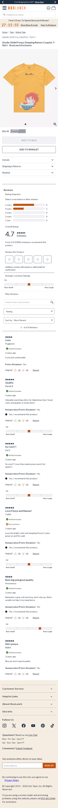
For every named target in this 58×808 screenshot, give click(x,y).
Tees (12, 32)
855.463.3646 (48, 798)
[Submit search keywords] (4, 14)
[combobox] (29, 15)
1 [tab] (25, 124)
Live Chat (32, 735)
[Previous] (3, 2)
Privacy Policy (12, 780)
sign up (49, 765)
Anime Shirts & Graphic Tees (18, 37)
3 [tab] (32, 124)
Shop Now (39, 2)
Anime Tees (21, 32)
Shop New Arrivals (29, 25)
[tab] (29, 88)
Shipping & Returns (11, 166)
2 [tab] (29, 124)
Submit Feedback (24, 748)
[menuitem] (54, 8)
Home (4, 32)
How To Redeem (48, 25)
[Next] (55, 2)
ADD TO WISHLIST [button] (29, 149)
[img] (4, 725)
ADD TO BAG (29, 140)
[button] (4, 8)
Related (6, 172)
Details (6, 160)
